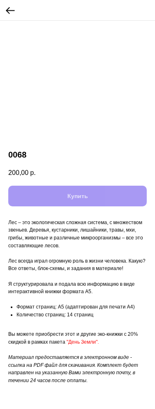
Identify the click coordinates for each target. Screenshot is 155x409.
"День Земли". (83, 342)
